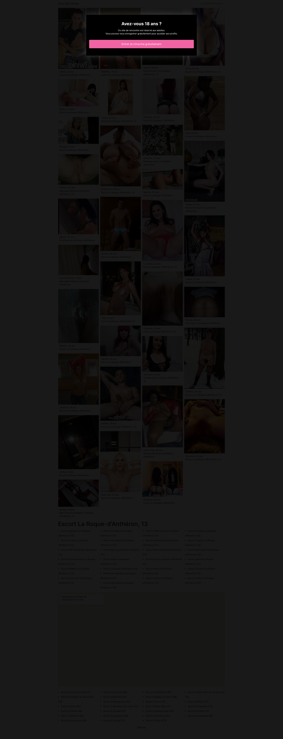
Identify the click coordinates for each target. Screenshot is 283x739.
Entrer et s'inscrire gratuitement (141, 44)
